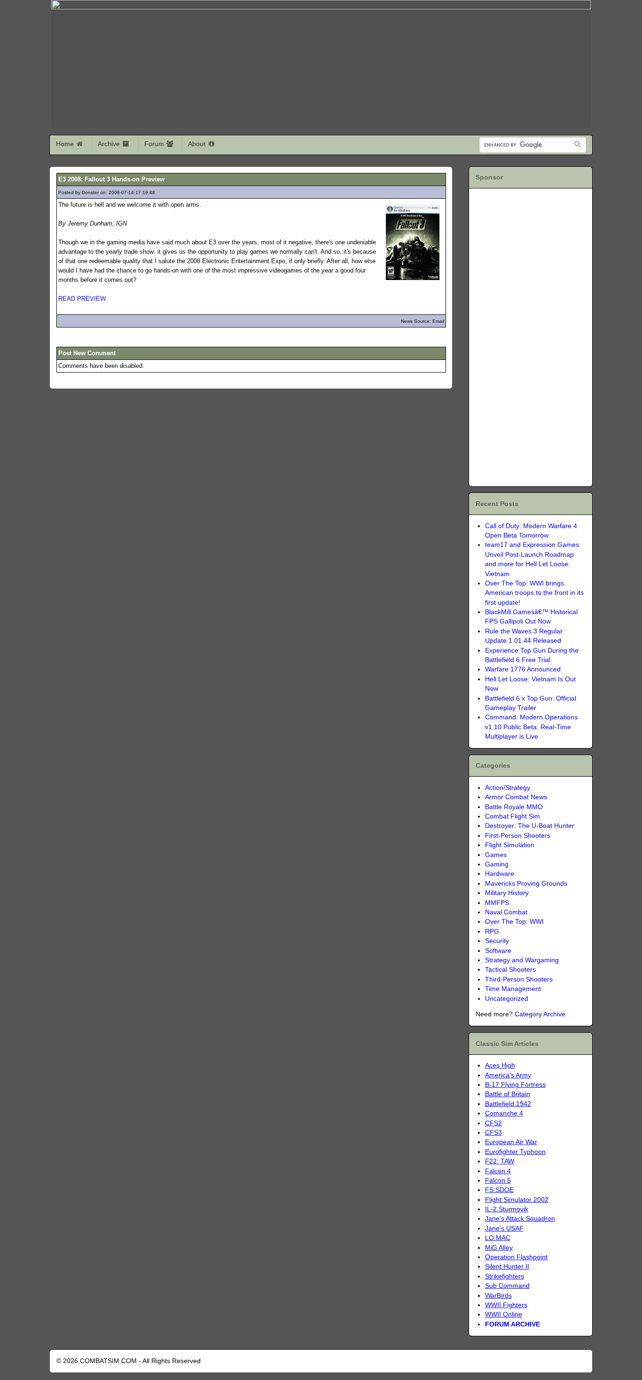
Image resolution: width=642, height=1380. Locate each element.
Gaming (497, 864)
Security (497, 940)
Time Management (513, 988)
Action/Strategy (507, 787)
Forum (155, 144)
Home (66, 144)
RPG (492, 931)
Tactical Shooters (510, 969)
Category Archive (540, 1014)
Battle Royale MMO (514, 807)
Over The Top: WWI (514, 921)
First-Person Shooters (517, 835)
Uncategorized (506, 998)
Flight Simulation (509, 845)
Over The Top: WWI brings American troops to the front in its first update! (534, 593)
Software (498, 950)
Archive (110, 144)
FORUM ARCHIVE (512, 1324)
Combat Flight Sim (512, 816)
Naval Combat (506, 912)
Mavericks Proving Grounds (526, 883)
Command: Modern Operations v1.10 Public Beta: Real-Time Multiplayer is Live (531, 727)
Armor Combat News (516, 797)
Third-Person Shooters (519, 979)
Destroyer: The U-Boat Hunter (529, 825)
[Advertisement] (529, 336)
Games (496, 854)
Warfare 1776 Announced (523, 669)
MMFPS (497, 902)
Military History (507, 893)
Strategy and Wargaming (522, 960)
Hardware (499, 873)
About (197, 144)
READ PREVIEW (82, 298)
